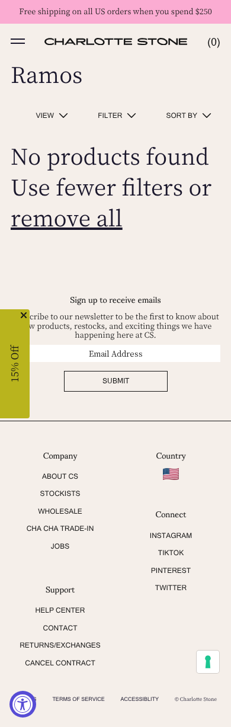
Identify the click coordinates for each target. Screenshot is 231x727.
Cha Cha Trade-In (60, 528)
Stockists (60, 493)
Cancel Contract (60, 663)
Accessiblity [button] (140, 699)
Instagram (171, 535)
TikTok (171, 553)
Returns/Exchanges (60, 645)
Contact (60, 628)
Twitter (171, 588)
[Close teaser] (24, 315)
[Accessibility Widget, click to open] (22, 704)
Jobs (60, 546)
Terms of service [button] (78, 699)
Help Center (60, 610)
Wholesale (60, 511)
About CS (60, 476)
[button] (18, 41)
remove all (67, 217)
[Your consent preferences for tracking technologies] (208, 662)
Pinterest (171, 570)
